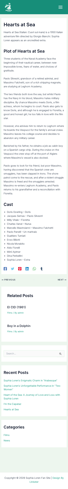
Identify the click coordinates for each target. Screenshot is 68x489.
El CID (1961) (16, 307)
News (7, 440)
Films (9, 313)
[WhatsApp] (34, 268)
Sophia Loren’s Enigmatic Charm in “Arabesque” (30, 380)
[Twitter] (12, 268)
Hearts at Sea (11, 409)
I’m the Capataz (12, 404)
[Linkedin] (27, 268)
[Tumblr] (41, 268)
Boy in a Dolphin (19, 326)
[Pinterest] (19, 268)
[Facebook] (5, 268)
